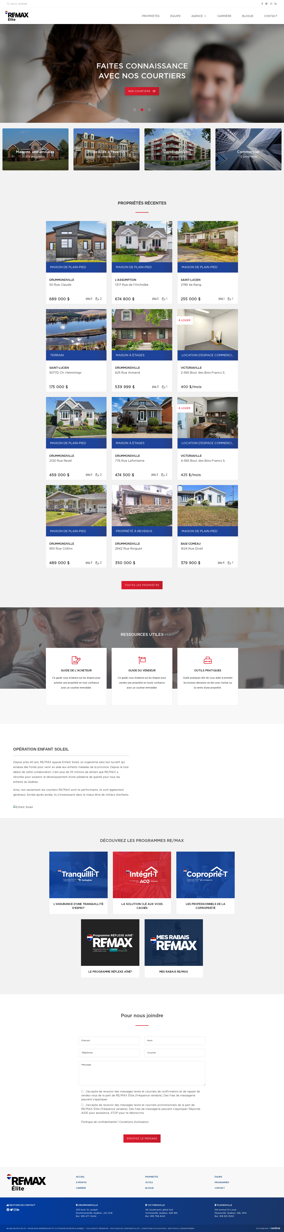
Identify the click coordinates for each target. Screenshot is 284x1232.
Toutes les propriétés (142, 585)
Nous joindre (19, 4)
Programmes (222, 1182)
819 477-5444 (88, 1216)
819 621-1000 (227, 1216)
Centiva (275, 1228)
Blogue (247, 16)
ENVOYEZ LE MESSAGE (142, 1139)
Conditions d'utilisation (134, 1122)
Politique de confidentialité (99, 1122)
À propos (81, 1182)
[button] (134, 109)
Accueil (80, 1177)
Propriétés (151, 16)
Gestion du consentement (181, 1228)
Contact (270, 16)
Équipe (175, 16)
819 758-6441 (157, 1216)
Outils (149, 1182)
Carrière (224, 16)
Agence (197, 16)
